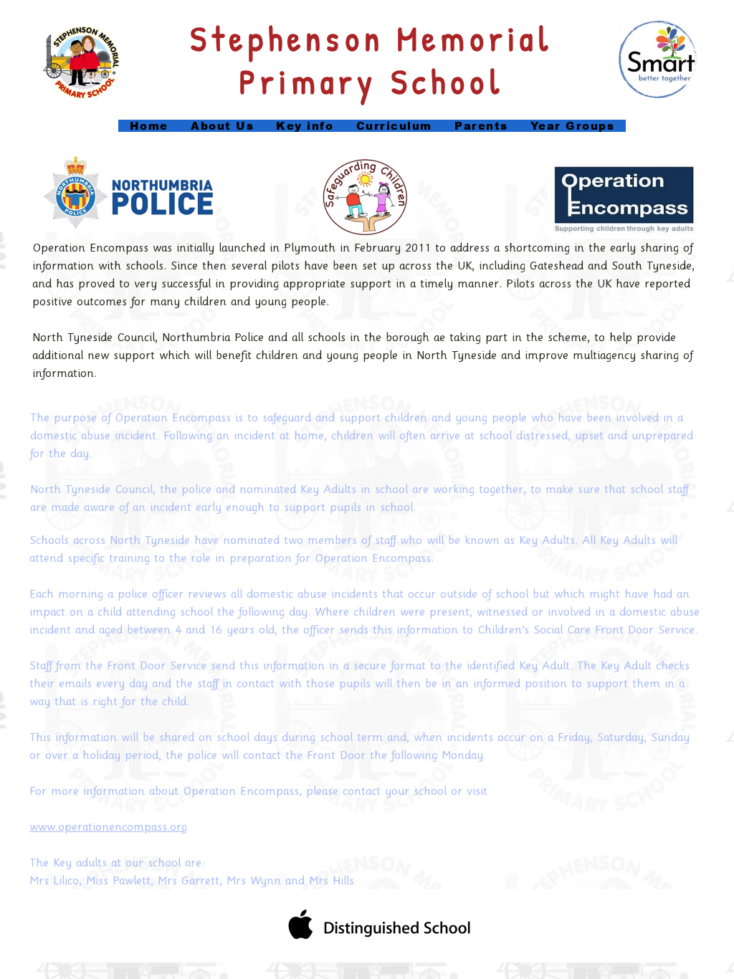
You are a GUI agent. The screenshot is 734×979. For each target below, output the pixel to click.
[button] (305, 126)
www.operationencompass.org (108, 828)
